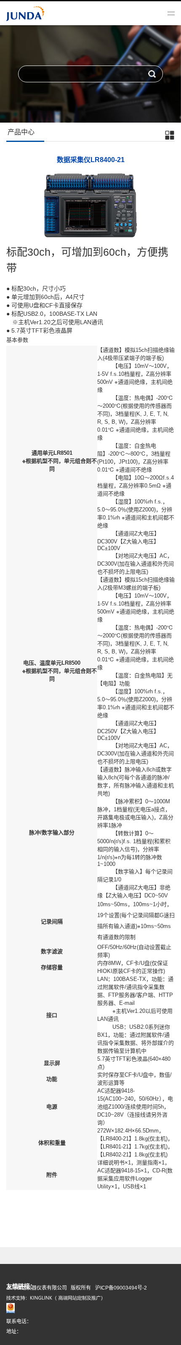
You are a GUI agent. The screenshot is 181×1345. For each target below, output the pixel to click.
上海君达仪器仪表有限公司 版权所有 (48, 1288)
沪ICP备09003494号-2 (121, 1288)
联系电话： (19, 1321)
